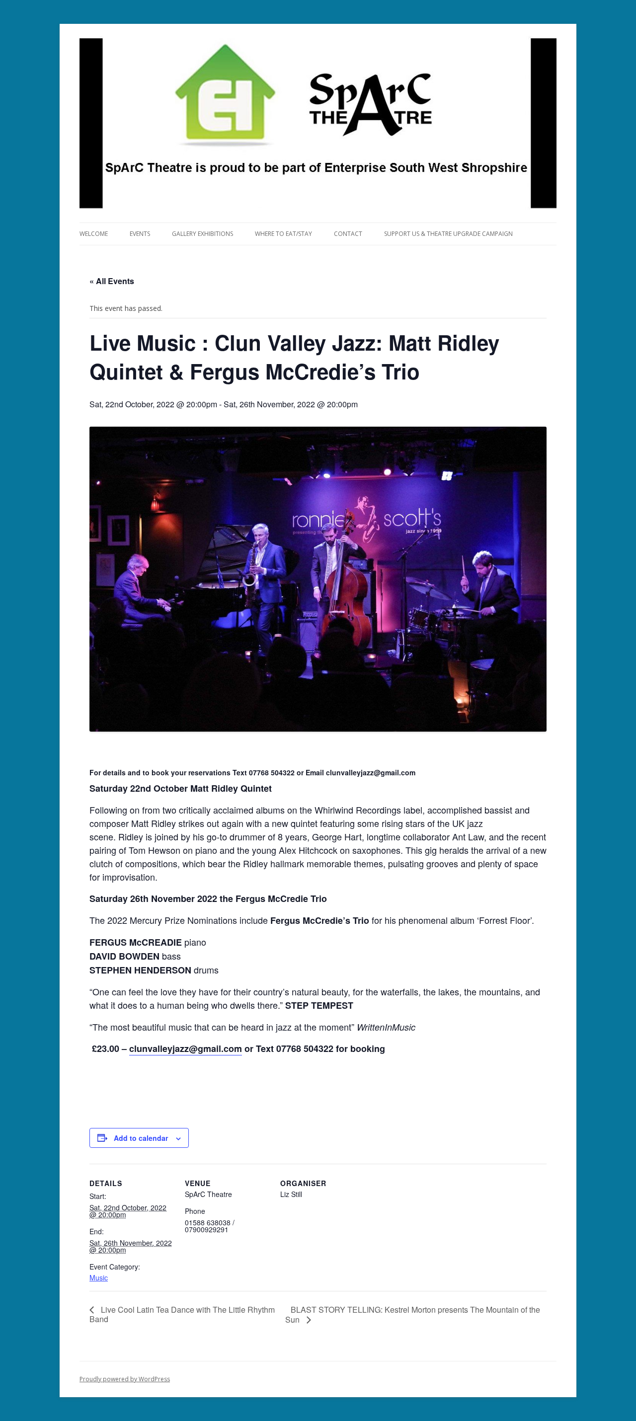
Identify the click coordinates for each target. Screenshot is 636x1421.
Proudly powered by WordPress (125, 1379)
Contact (348, 233)
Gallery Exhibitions (202, 233)
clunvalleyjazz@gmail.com (185, 1048)
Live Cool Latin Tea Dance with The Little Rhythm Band (182, 1314)
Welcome (94, 233)
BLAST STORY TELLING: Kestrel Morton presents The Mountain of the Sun (412, 1314)
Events (140, 233)
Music (98, 1277)
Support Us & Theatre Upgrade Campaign (448, 233)
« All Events (111, 281)
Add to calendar (141, 1138)
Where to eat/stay (283, 233)
